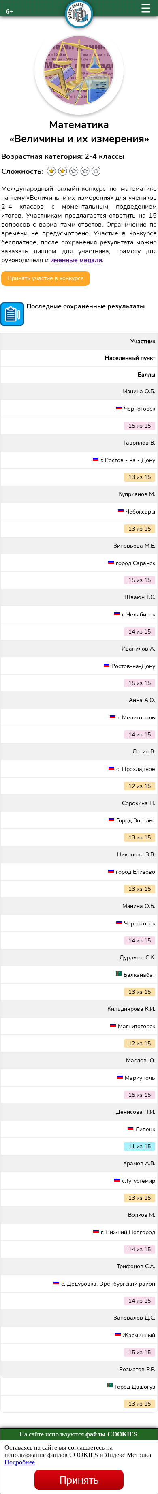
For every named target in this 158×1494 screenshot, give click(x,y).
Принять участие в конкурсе (45, 278)
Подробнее (19, 1462)
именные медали (76, 260)
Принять (79, 1479)
